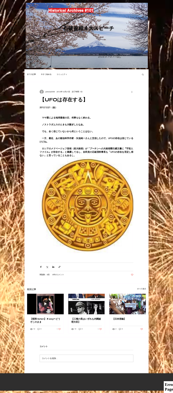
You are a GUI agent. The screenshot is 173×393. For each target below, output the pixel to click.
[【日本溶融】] (127, 304)
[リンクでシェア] (59, 267)
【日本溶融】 (119, 318)
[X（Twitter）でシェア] (47, 267)
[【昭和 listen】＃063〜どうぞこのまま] (45, 304)
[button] (143, 74)
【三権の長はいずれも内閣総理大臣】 (86, 320)
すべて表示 (141, 289)
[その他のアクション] (131, 91)
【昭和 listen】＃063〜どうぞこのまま (45, 320)
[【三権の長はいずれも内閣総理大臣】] (86, 304)
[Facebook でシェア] (41, 267)
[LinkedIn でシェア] (53, 267)
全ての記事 (31, 74)
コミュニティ (62, 74)
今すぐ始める (46, 74)
